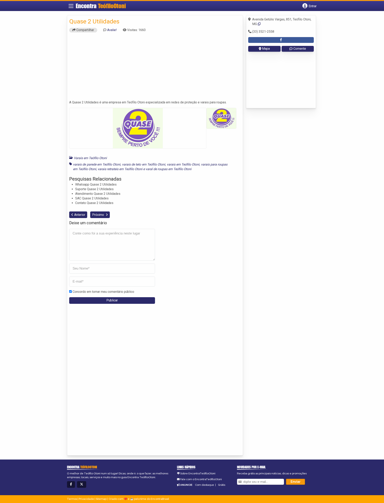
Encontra (101, 5)
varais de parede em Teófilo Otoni (96, 164)
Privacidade (86, 498)
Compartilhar (85, 30)
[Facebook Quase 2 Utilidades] (281, 40)
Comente (299, 49)
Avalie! (112, 30)
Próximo (98, 215)
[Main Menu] (71, 6)
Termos (72, 498)
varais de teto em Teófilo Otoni (143, 164)
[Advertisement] (155, 68)
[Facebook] (71, 484)
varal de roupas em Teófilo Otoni (168, 169)
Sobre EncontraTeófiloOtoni (197, 473)
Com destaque (204, 484)
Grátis (221, 484)
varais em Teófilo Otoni (183, 164)
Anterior (79, 215)
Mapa (266, 49)
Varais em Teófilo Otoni (90, 158)
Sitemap (101, 498)
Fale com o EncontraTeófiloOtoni (201, 479)
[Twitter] (81, 484)
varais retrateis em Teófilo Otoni (120, 169)
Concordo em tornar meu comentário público (103, 292)
